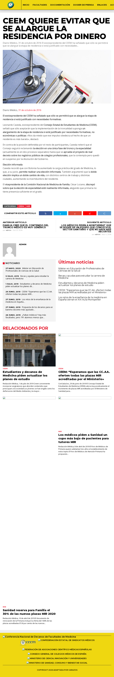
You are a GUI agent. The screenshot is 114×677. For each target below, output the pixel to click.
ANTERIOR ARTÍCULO (15, 222)
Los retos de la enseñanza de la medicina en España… (28, 300)
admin (9, 230)
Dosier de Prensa (83, 5)
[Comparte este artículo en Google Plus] (75, 213)
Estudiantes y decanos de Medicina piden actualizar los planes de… (28, 285)
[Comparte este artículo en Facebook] (45, 213)
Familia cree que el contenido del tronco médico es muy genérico (26, 226)
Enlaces (102, 5)
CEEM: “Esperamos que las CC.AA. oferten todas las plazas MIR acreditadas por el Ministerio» (84, 291)
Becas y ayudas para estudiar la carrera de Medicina (27, 277)
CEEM (21, 206)
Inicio (26, 5)
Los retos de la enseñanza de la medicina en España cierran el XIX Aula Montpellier (82, 298)
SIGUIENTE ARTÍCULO (99, 222)
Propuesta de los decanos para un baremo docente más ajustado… (29, 308)
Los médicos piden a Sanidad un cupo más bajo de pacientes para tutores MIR (83, 438)
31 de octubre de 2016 (29, 110)
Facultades (40, 5)
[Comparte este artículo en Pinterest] (89, 213)
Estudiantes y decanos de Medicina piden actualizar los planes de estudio (81, 284)
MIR (28, 206)
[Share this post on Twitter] (60, 213)
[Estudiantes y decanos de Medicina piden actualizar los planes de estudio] (29, 350)
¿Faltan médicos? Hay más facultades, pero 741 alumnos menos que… (26, 316)
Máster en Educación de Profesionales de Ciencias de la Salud (25, 269)
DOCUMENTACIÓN (60, 5)
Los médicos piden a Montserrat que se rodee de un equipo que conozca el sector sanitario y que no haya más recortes (85, 228)
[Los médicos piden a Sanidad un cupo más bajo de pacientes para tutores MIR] (84, 412)
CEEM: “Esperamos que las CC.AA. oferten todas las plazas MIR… (29, 292)
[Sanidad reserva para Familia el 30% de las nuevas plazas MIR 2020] (29, 500)
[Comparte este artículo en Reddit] (104, 213)
